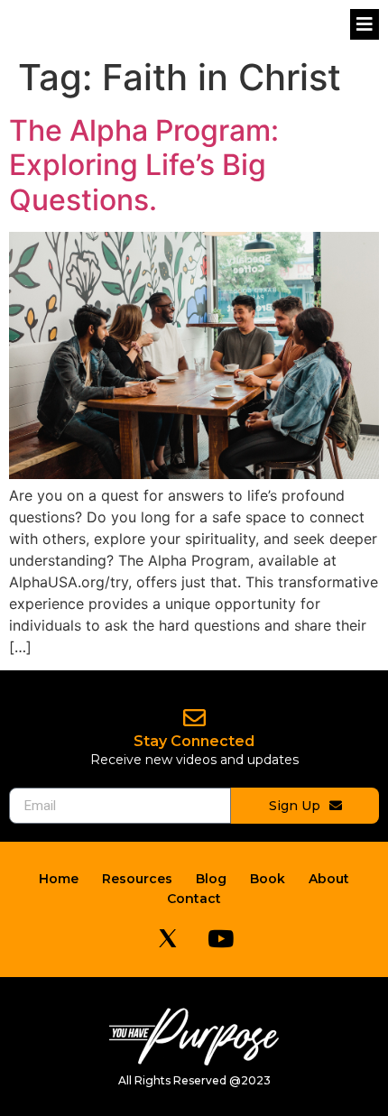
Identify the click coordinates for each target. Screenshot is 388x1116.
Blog (211, 879)
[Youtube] (221, 938)
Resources (137, 879)
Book (267, 879)
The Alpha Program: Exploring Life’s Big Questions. (144, 165)
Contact (194, 898)
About (329, 879)
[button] (364, 24)
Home (59, 879)
